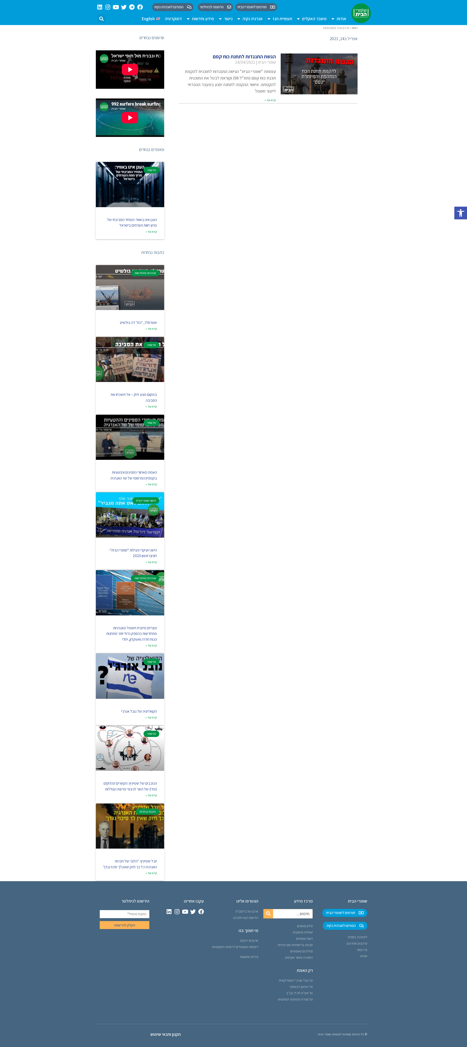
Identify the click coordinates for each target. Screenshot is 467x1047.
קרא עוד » (270, 100)
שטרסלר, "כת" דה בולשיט (138, 322)
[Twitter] (124, 7)
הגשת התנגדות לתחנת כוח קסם (244, 56)
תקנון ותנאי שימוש (165, 1034)
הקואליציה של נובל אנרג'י (139, 711)
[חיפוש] (268, 913)
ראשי (355, 28)
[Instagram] (108, 7)
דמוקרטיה (173, 18)
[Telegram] (132, 7)
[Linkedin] (100, 7)
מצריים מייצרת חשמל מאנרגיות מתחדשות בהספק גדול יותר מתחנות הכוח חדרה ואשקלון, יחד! (131, 633)
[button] (460, 213)
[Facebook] (140, 7)
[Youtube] (116, 7)
